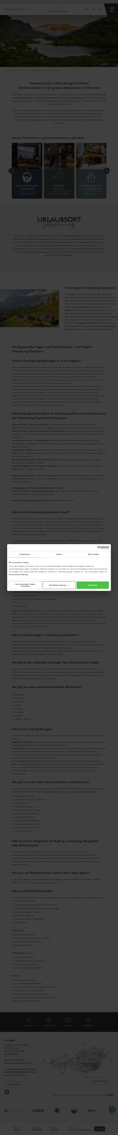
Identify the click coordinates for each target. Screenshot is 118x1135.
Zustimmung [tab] (24, 554)
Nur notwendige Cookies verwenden (25, 585)
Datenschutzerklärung (18, 574)
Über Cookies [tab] (93, 554)
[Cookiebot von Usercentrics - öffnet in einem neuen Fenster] (99, 547)
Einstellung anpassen (57, 585)
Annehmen (92, 585)
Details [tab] (59, 554)
